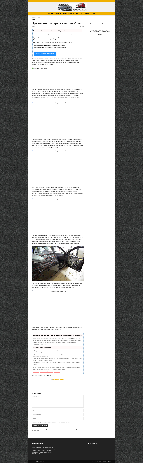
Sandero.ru (34, 17)
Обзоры (78, 13)
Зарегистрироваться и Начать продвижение (46, 372)
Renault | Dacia (67, 13)
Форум (58, 1)
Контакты (54, 1)
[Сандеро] (71, 7)
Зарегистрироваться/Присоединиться (39, 1)
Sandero (57, 13)
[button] (109, 13)
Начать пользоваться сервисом (45, 53)
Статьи (86, 13)
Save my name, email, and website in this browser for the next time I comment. (51, 422)
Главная (50, 13)
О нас (49, 1)
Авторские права (97, 461)
